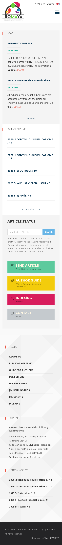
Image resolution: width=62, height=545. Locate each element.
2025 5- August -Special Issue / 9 (28, 183)
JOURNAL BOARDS (19, 390)
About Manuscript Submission (28, 80)
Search (48, 232)
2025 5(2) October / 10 (22, 170)
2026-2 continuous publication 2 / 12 (30, 141)
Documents (16, 396)
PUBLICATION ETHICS (21, 363)
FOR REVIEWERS (18, 383)
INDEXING (14, 403)
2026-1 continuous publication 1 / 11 (30, 156)
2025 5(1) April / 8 (19, 195)
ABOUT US (15, 356)
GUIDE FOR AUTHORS (21, 370)
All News (31, 118)
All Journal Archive (31, 209)
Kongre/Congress (19, 43)
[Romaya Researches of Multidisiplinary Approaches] (13, 11)
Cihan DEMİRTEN (51, 537)
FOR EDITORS (16, 376)
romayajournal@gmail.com (28, 457)
